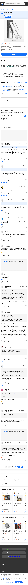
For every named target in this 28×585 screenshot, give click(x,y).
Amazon (5, 483)
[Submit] (2, 127)
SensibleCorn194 (8, 199)
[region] (14, 579)
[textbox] (12, 115)
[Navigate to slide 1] (12, 40)
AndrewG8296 (7, 286)
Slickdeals (3, 9)
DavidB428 (6, 143)
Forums (7, 9)
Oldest (16, 123)
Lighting (19, 479)
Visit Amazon (14, 54)
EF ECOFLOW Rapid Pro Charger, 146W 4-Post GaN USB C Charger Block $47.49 (7, 531)
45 (4, 43)
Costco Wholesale (5, 509)
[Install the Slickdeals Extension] (14, 549)
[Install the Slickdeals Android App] (14, 552)
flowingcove (7, 365)
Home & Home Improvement (8, 479)
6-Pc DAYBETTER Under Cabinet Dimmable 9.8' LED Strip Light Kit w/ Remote (18, 503)
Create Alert (8, 16)
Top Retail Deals (15, 6)
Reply (8, 159)
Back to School (7, 6)
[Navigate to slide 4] (15, 40)
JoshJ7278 (6, 231)
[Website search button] (23, 3)
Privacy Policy (4, 578)
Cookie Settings (9, 582)
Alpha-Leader (7, 272)
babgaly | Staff (24, 93)
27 (15, 511)
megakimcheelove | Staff (22, 82)
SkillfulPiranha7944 (8, 410)
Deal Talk (11, 9)
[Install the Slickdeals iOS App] (14, 556)
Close (18, 582)
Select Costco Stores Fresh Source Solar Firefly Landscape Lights (7, 503)
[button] (6, 44)
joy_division (6, 165)
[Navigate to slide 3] (14, 40)
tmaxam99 (6, 217)
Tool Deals (22, 6)
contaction (6, 389)
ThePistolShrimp (8, 245)
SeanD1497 (6, 311)
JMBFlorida (6, 346)
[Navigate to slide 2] (13, 40)
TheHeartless (7, 186)
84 (15, 539)
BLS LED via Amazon (5, 63)
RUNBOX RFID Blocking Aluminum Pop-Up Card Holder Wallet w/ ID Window (18, 531)
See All (24, 489)
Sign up (5, 131)
